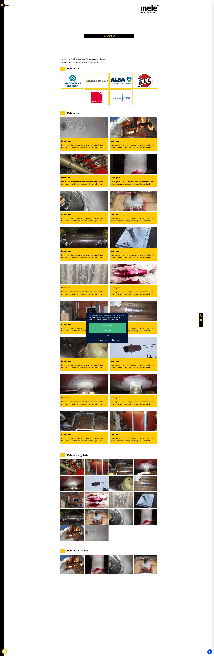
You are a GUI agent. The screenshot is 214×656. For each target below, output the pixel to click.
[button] (62, 564)
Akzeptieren (107, 325)
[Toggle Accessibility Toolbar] (209, 651)
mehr (107, 335)
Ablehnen (107, 330)
